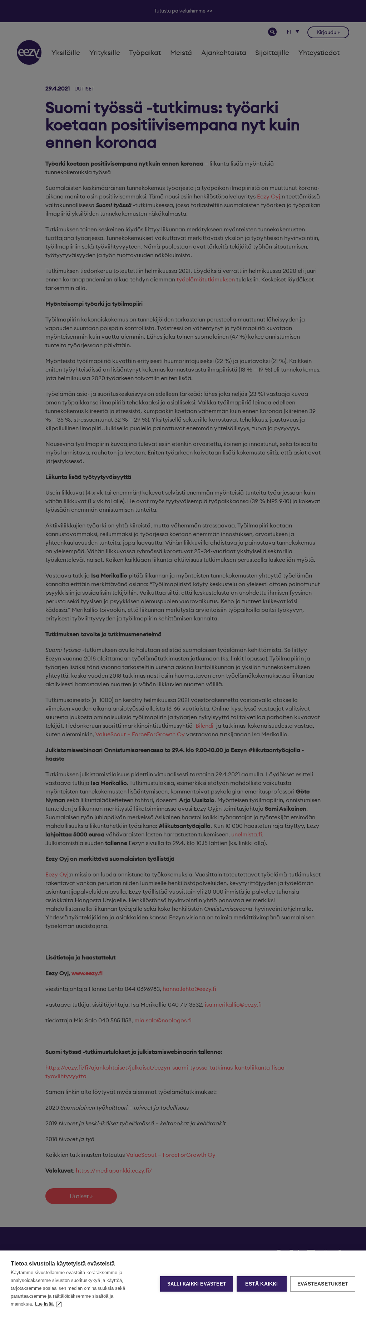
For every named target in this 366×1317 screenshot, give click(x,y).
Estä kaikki (261, 1284)
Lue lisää (44, 1304)
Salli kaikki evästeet (196, 1284)
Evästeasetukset (322, 1284)
